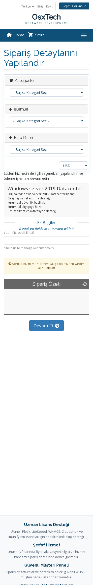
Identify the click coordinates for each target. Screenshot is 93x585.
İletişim (50, 268)
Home (19, 35)
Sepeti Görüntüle (74, 6)
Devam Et (44, 326)
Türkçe (26, 6)
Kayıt (49, 6)
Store (40, 35)
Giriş (40, 6)
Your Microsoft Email (19, 232)
